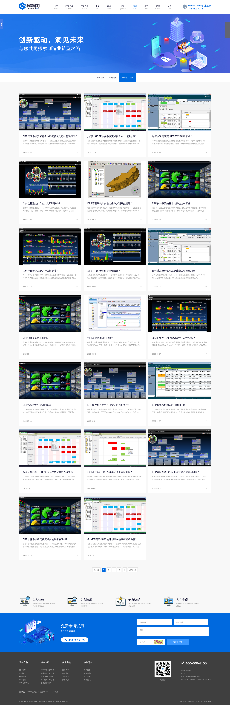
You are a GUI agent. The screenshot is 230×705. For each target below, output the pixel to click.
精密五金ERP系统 (47, 670)
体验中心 (87, 673)
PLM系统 (22, 676)
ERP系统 (22, 670)
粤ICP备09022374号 (60, 701)
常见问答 (113, 77)
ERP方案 (84, 7)
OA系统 (22, 673)
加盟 (169, 7)
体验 (122, 7)
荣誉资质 (65, 679)
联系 (157, 7)
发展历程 (65, 676)
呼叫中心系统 (32, 691)
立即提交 (178, 642)
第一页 (96, 570)
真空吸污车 (44, 691)
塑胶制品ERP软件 (47, 673)
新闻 (135, 7)
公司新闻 (100, 77)
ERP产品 (69, 7)
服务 (109, 7)
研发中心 (65, 673)
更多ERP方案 (46, 683)
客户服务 (87, 670)
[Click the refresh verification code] (158, 642)
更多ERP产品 (24, 683)
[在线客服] (227, 30)
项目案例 (87, 676)
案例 (97, 7)
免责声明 (182, 701)
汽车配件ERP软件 (47, 679)
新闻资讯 (87, 679)
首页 (56, 7)
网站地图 (191, 701)
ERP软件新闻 (127, 77)
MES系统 (22, 679)
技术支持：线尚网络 (203, 701)
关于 (146, 7)
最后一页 (132, 570)
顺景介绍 (65, 670)
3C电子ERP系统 (47, 676)
